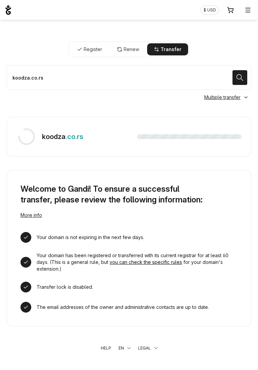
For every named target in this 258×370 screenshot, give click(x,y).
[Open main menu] (248, 10)
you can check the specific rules (146, 262)
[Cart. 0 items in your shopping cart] (230, 10)
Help (106, 348)
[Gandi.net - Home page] (8, 10)
